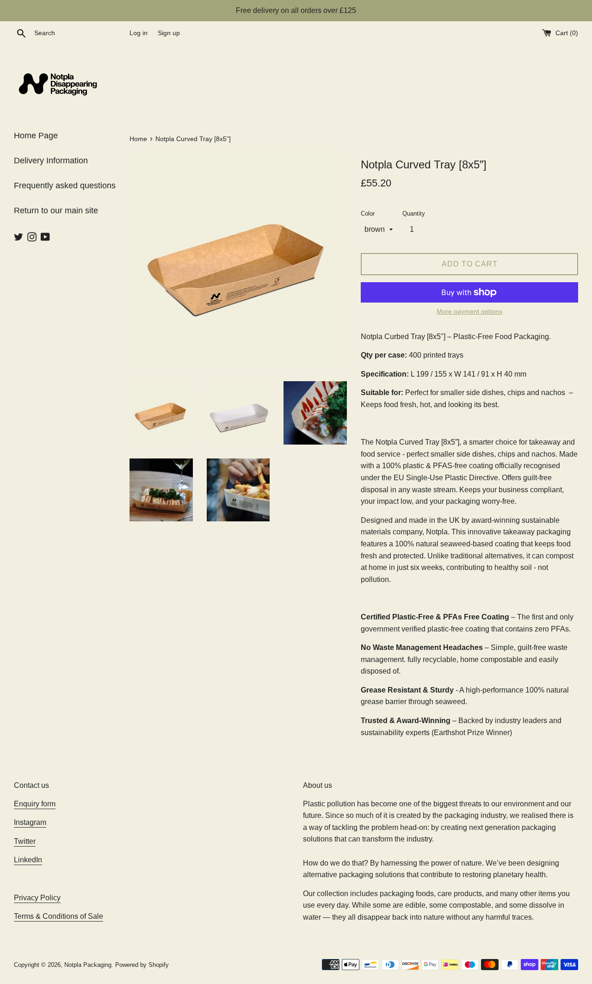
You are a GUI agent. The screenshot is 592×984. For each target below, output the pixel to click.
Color (368, 213)
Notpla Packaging (87, 964)
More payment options (469, 311)
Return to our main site (56, 210)
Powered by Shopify (142, 964)
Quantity (413, 213)
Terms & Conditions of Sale (58, 916)
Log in (139, 33)
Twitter (25, 841)
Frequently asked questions (65, 185)
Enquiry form (35, 804)
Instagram (30, 822)
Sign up (169, 33)
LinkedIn (28, 860)
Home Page (36, 135)
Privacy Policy (37, 898)
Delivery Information (51, 160)
